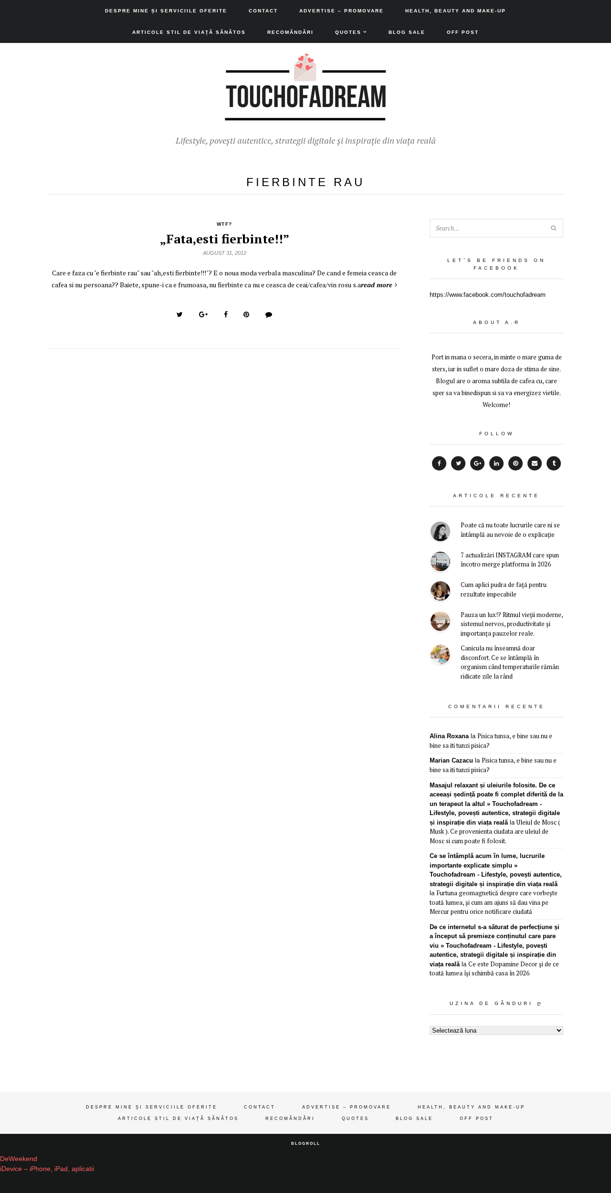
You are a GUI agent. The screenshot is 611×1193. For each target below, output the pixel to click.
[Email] (534, 463)
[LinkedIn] (496, 463)
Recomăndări (290, 32)
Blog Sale (407, 32)
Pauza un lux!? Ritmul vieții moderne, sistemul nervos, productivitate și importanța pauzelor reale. (512, 624)
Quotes (348, 32)
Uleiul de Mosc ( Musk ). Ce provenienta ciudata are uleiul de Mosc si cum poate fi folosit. (495, 831)
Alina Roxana (449, 736)
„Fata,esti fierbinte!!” (224, 238)
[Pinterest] (515, 463)
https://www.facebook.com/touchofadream (488, 294)
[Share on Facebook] (226, 314)
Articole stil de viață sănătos (189, 32)
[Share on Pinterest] (246, 314)
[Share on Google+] (203, 314)
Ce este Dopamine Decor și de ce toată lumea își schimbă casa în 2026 (494, 969)
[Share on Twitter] (180, 314)
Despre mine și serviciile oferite (166, 10)
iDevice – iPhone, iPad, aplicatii (47, 1168)
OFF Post (463, 32)
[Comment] (268, 314)
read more (376, 284)
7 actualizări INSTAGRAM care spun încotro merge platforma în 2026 (510, 560)
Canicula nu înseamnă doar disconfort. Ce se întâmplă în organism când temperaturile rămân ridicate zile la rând (510, 662)
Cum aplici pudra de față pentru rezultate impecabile (504, 589)
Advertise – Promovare (341, 10)
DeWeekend (18, 1158)
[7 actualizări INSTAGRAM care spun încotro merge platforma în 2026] (440, 563)
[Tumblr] (554, 463)
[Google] (477, 463)
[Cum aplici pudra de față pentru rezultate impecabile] (440, 592)
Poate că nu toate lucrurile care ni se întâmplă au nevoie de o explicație (510, 530)
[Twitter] (458, 463)
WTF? (224, 224)
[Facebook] (439, 463)
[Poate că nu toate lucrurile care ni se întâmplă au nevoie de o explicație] (440, 533)
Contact (263, 10)
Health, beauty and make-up (455, 10)
